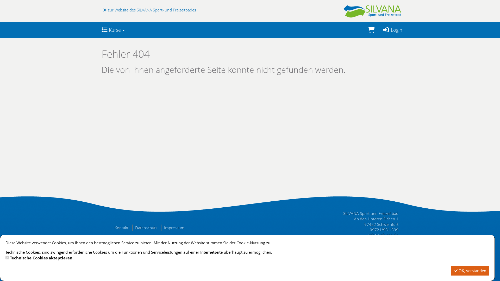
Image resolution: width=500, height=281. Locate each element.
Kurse (115, 30)
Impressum (174, 227)
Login (396, 30)
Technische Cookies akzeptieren (41, 257)
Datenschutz (146, 227)
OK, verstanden (472, 270)
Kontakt (121, 227)
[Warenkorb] (371, 30)
